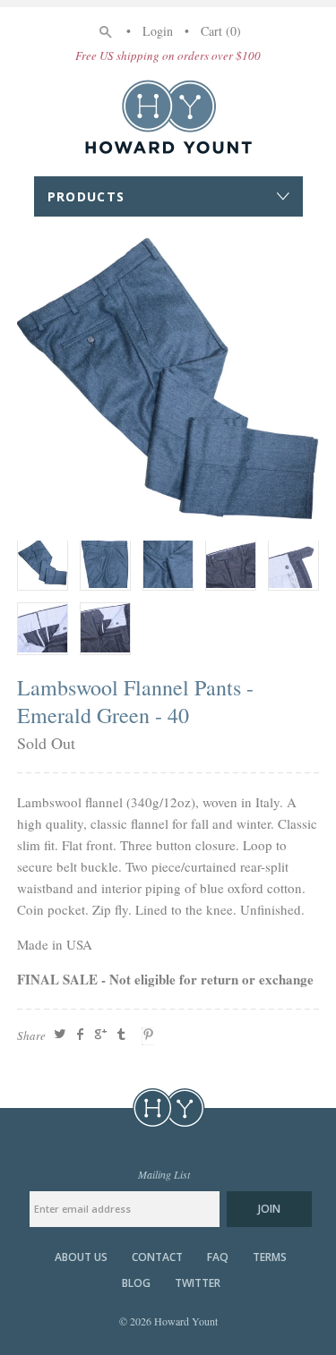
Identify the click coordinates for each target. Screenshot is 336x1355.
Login (157, 30)
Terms (270, 1257)
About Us (81, 1257)
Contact (157, 1257)
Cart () (221, 30)
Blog (136, 1283)
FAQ (217, 1257)
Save (150, 1036)
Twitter (197, 1283)
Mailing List (164, 1174)
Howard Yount (168, 116)
